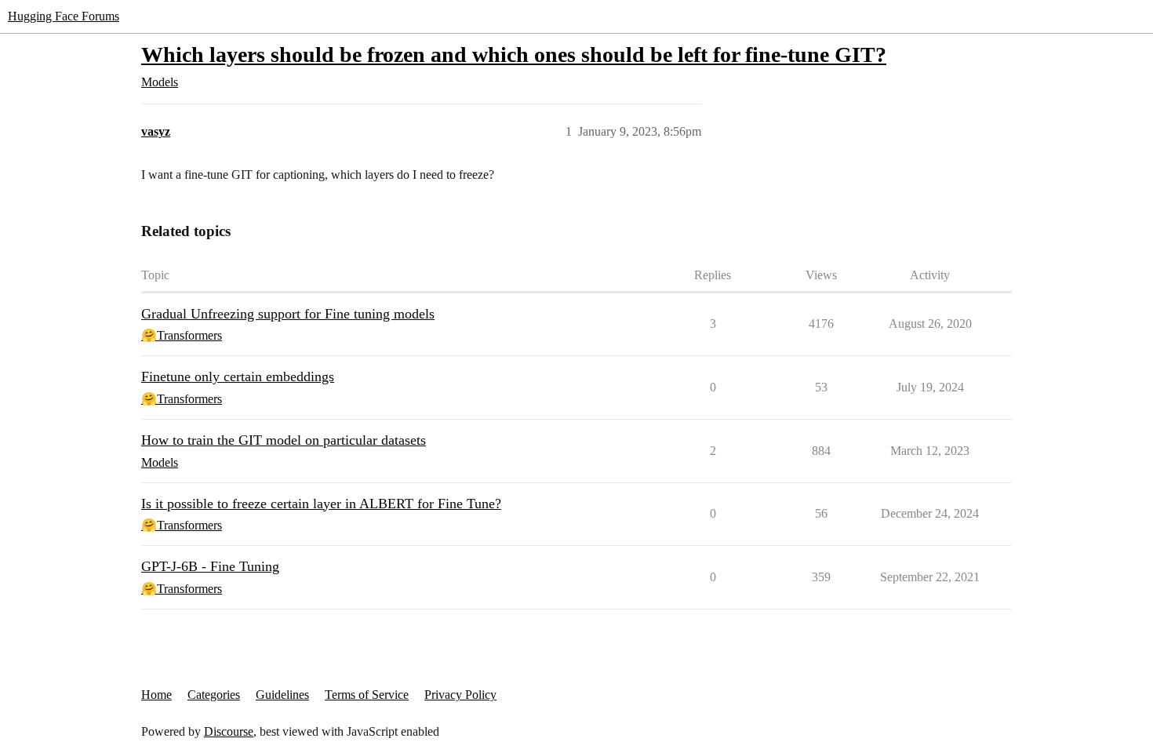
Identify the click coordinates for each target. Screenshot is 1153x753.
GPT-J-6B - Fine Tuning (210, 566)
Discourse (228, 731)
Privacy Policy (460, 694)
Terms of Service (367, 694)
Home (156, 694)
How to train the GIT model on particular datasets (283, 440)
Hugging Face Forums (63, 16)
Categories (213, 694)
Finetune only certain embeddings (237, 376)
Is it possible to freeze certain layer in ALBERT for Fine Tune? (321, 503)
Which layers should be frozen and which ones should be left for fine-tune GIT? (513, 54)
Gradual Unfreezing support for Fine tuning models (288, 314)
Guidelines (282, 694)
